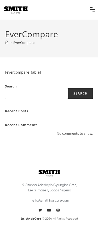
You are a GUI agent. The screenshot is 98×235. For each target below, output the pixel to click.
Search (11, 86)
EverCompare (23, 42)
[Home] (6, 42)
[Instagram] (58, 210)
